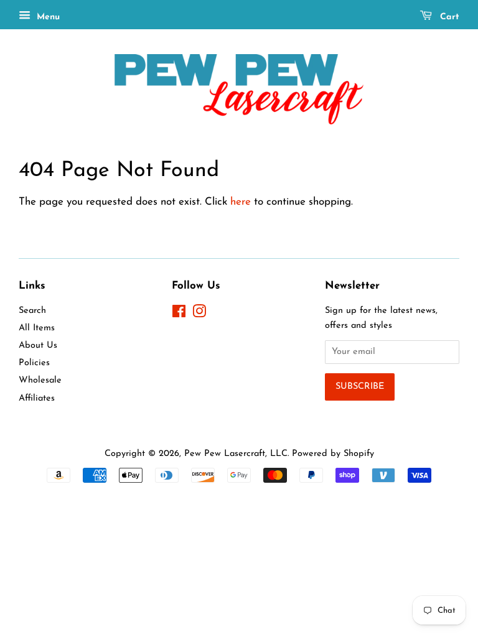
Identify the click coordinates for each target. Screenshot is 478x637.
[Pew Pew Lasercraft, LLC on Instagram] (199, 314)
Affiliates (37, 398)
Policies (34, 363)
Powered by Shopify (333, 453)
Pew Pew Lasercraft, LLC (236, 453)
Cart (448, 17)
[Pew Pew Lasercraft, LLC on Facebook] (179, 314)
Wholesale (40, 380)
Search (32, 310)
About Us (38, 345)
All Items (37, 328)
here (240, 202)
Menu (47, 17)
